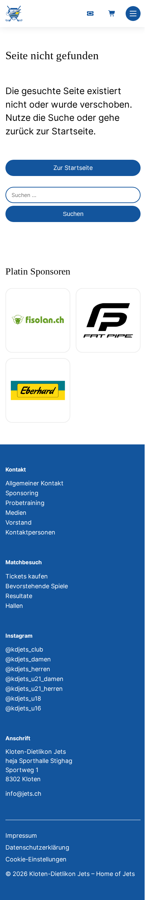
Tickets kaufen (26, 576)
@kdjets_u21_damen (34, 678)
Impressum (21, 835)
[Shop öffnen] (112, 13)
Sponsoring (21, 493)
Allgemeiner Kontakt (34, 483)
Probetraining (24, 502)
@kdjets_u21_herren (34, 688)
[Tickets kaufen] (90, 13)
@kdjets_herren (27, 669)
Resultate (18, 595)
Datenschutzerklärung (37, 847)
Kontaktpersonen (30, 532)
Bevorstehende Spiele (36, 586)
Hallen (14, 605)
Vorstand (18, 522)
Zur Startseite (73, 167)
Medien (15, 512)
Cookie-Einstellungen (36, 859)
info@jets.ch (23, 793)
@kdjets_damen (28, 659)
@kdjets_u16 (23, 708)
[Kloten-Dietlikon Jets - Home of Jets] (13, 14)
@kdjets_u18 (23, 698)
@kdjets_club (24, 649)
